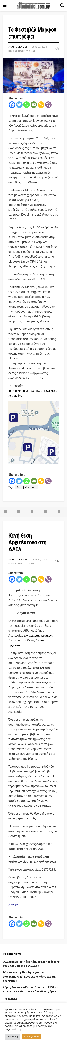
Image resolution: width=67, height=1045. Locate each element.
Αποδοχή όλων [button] (31, 1036)
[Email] (34, 104)
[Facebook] (12, 104)
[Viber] (48, 104)
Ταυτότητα (10, 998)
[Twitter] (19, 104)
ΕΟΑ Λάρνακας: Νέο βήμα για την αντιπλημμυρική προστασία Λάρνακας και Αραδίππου (29, 976)
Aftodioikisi (19, 46)
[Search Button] (62, 5)
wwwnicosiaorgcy (38, 635)
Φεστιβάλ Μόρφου (26, 487)
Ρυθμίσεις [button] (12, 1036)
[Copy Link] (41, 104)
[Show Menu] (4, 5)
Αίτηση (13, 905)
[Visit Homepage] (33, 5)
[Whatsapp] (26, 104)
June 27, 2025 (39, 46)
